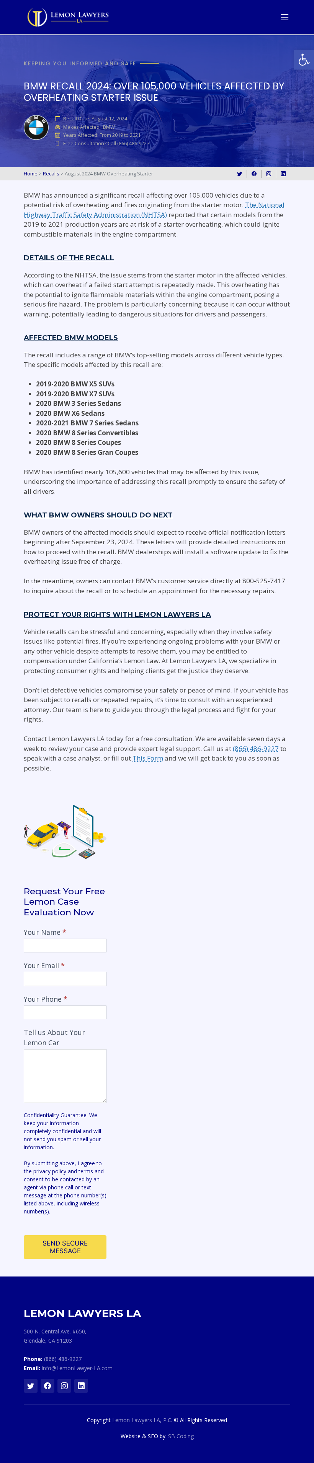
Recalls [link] (51, 173)
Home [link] (31, 173)
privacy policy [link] (49, 1171)
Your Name (45, 932)
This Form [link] (147, 758)
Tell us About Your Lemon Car (54, 1037)
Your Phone (45, 999)
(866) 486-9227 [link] (256, 748)
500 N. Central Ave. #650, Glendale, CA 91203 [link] (55, 1336)
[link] (304, 60)
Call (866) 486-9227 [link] (128, 143)
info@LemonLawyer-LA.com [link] (77, 1368)
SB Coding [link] (181, 1436)
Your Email (44, 965)
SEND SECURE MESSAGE (65, 1247)
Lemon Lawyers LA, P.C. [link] (142, 1420)
